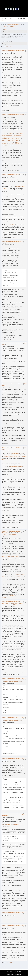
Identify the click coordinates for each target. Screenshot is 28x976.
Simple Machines (18, 974)
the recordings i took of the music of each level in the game (12, 575)
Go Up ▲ (19, 971)
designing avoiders (7, 460)
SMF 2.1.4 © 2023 (10, 974)
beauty (14, 237)
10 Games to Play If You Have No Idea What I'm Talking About (13, 824)
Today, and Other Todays (8, 50)
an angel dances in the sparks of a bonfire (14, 456)
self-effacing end (11, 224)
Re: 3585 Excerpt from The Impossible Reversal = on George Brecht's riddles (12, 533)
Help (8, 971)
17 (10, 46)
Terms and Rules (13, 971)
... (8, 46)
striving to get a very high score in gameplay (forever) (13, 465)
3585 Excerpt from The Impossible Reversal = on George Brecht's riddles (12, 719)
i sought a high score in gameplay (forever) (13, 555)
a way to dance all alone (12, 453)
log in (2, 20)
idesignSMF (16, 972)
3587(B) (7, 672)
